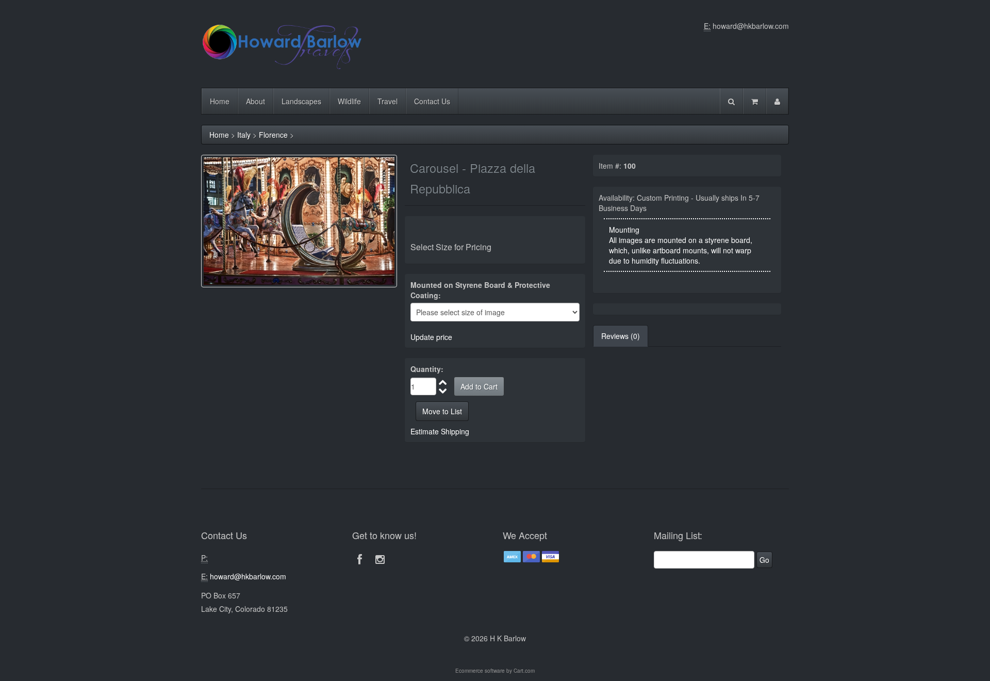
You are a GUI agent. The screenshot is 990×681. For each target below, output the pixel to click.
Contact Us (432, 101)
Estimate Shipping (439, 431)
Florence (273, 134)
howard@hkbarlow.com (751, 26)
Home (219, 101)
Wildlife (349, 101)
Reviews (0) (620, 336)
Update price (431, 337)
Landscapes (301, 101)
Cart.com (524, 670)
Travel (387, 101)
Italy (244, 134)
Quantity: (426, 369)
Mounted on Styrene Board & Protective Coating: (480, 290)
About (255, 101)
